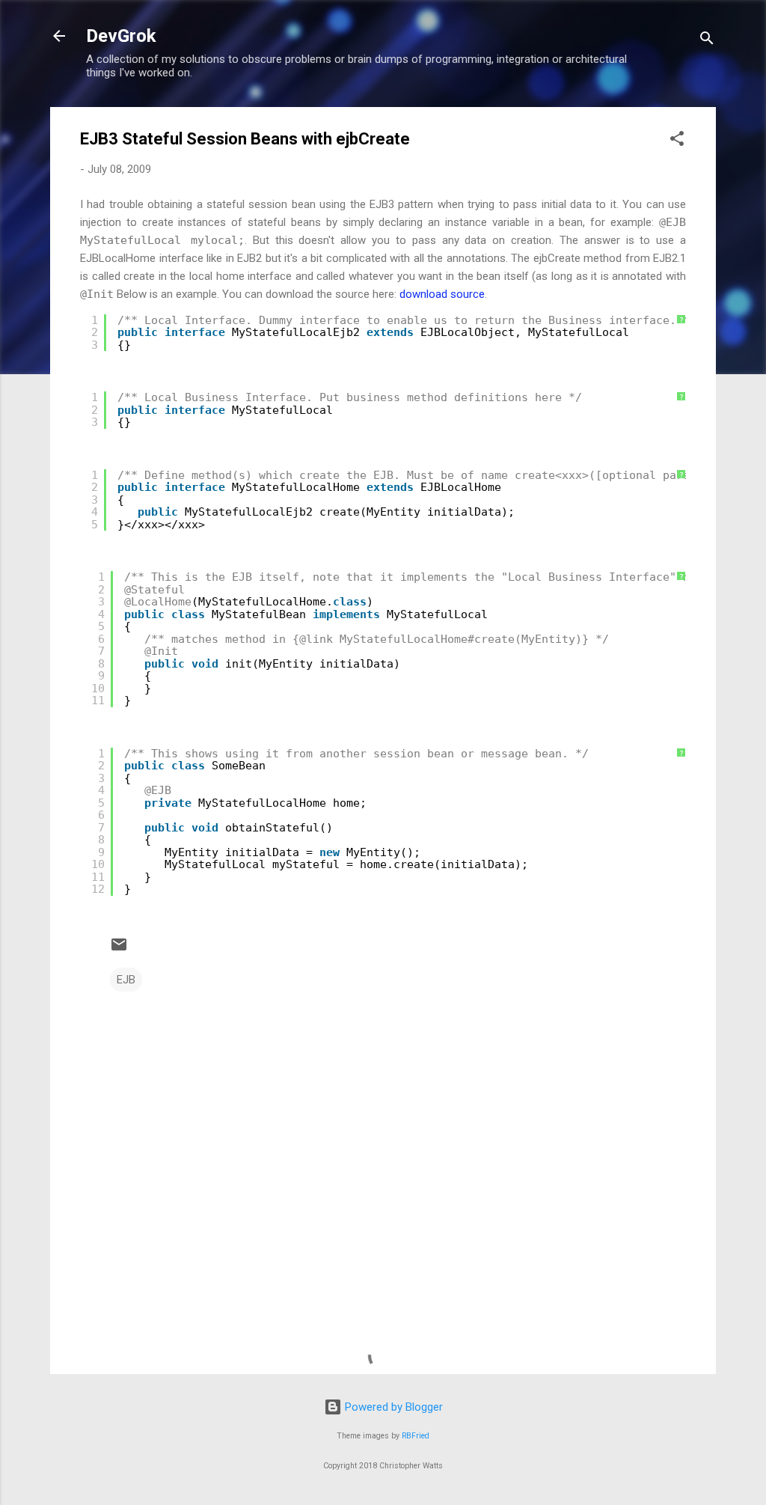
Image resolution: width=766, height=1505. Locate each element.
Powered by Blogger (392, 1407)
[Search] (707, 41)
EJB (126, 979)
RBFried (415, 1436)
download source (442, 294)
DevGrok (121, 35)
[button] (677, 141)
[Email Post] (119, 949)
